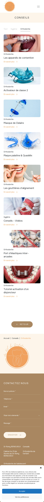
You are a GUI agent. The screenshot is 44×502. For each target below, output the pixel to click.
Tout (5, 29)
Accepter (22, 491)
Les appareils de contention (19, 57)
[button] (41, 468)
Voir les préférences (22, 497)
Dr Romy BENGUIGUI (12, 447)
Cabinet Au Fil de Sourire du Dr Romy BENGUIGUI (11, 453)
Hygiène (14, 29)
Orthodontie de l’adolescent (15, 464)
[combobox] (22, 415)
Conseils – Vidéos (13, 220)
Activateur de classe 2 (16, 90)
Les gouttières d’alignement (19, 188)
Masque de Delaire (14, 123)
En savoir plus (9, 62)
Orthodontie (25, 29)
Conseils (26, 447)
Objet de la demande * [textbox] (12, 415)
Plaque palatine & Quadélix (18, 155)
